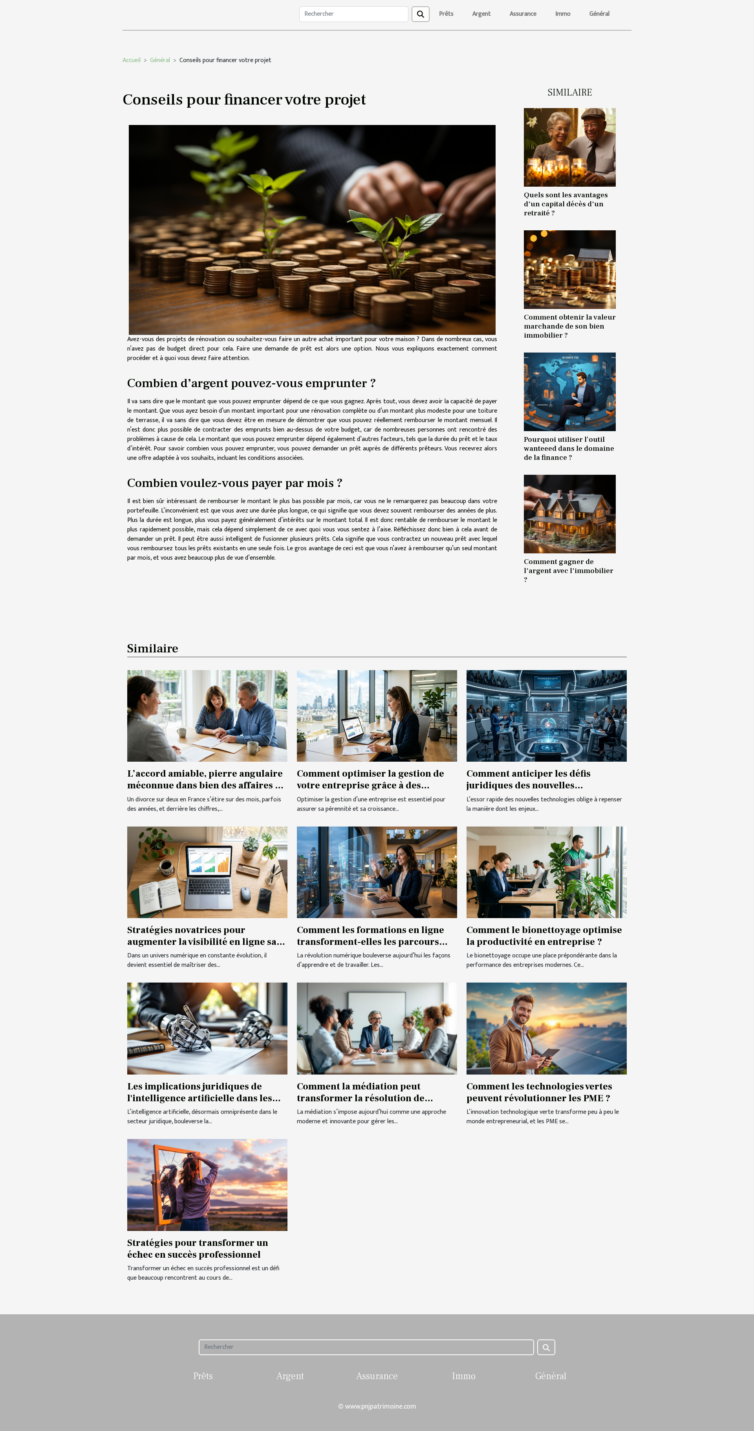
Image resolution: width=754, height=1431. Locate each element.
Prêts (446, 14)
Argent (481, 14)
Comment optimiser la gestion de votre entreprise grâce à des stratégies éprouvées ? (370, 786)
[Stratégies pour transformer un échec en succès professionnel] (207, 1184)
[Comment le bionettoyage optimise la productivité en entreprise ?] (547, 872)
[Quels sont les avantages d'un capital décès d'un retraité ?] (570, 147)
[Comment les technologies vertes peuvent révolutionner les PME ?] (547, 1028)
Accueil (132, 60)
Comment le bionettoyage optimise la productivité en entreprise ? (544, 936)
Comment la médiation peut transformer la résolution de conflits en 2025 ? (361, 1098)
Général (599, 14)
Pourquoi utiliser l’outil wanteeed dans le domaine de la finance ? (569, 448)
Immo (563, 14)
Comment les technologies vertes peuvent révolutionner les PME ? (539, 1092)
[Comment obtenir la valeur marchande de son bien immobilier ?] (570, 269)
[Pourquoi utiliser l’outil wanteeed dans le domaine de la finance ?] (570, 391)
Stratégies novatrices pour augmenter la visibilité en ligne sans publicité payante (207, 942)
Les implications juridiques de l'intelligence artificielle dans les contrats (199, 1098)
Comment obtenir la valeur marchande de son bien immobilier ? (570, 326)
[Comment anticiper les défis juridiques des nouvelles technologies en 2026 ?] (547, 715)
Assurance (523, 14)
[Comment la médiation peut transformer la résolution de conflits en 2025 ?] (377, 1028)
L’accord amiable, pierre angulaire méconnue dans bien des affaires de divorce (206, 786)
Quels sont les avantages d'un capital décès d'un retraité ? (566, 204)
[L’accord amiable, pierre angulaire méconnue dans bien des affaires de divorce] (207, 715)
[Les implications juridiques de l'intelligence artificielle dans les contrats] (207, 1028)
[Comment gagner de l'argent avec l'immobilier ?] (570, 514)
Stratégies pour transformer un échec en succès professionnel (197, 1249)
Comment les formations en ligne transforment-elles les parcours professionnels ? (370, 942)
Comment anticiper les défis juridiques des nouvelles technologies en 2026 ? (529, 786)
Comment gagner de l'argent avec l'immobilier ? (568, 570)
